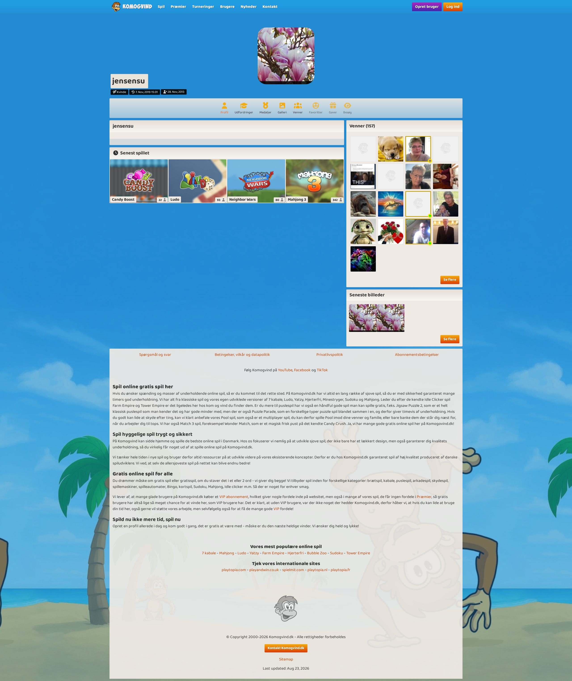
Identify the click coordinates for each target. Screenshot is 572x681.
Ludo (242, 553)
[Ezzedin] (363, 204)
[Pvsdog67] (418, 231)
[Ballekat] (445, 176)
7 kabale (209, 553)
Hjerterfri (296, 553)
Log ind (452, 7)
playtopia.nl (317, 570)
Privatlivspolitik (329, 355)
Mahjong (226, 553)
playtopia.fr (340, 570)
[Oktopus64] (363, 149)
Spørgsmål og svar (155, 355)
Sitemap (286, 659)
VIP (276, 509)
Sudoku (336, 553)
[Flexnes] (418, 204)
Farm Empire (273, 553)
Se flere (450, 280)
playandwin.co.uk (264, 570)
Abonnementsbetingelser (417, 355)
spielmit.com (293, 570)
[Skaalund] (390, 231)
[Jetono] (390, 176)
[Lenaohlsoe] (418, 149)
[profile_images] (363, 318)
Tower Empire (358, 553)
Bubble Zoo (317, 553)
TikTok (322, 370)
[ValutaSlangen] (363, 176)
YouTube (285, 370)
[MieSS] (390, 204)
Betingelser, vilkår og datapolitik (242, 355)
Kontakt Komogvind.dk (286, 648)
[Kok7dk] (445, 231)
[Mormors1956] (390, 149)
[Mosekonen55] (445, 204)
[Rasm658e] (445, 149)
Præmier (424, 497)
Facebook (302, 370)
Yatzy (254, 553)
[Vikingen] (363, 231)
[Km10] (418, 176)
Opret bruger (427, 7)
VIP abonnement (233, 497)
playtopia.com (234, 570)
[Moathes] (363, 259)
